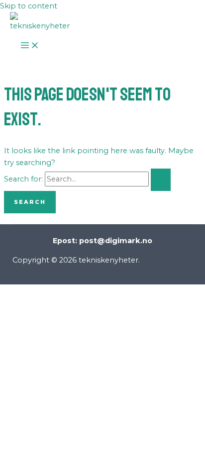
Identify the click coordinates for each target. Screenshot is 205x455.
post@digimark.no (115, 240)
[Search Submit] (161, 180)
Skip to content (28, 5)
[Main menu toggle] (30, 46)
